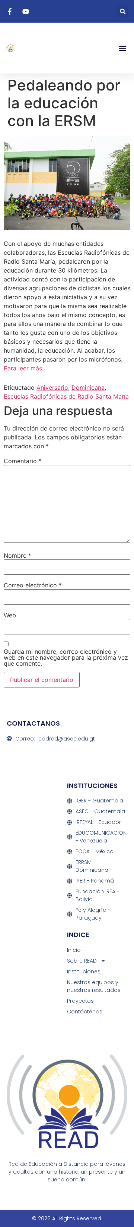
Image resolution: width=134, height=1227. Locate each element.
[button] (122, 11)
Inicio (74, 950)
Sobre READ (82, 960)
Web (10, 615)
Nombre (17, 555)
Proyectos (80, 1001)
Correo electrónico (33, 585)
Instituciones (83, 971)
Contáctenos (84, 1011)
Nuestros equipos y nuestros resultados (94, 986)
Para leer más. (24, 368)
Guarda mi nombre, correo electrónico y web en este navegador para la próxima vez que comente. (66, 657)
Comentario (23, 461)
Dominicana (88, 387)
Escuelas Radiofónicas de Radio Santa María (66, 396)
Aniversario (52, 387)
